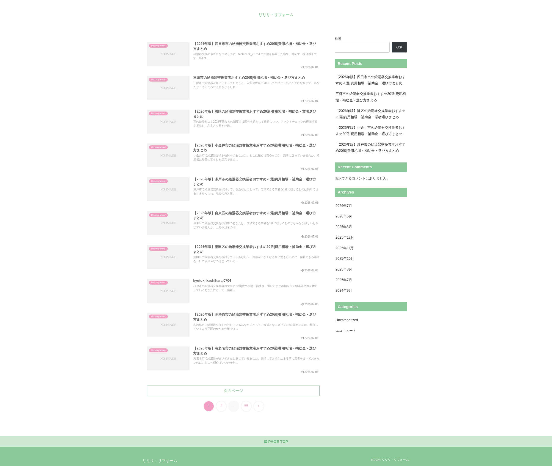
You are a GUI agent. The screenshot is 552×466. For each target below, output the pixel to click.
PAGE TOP (277, 441)
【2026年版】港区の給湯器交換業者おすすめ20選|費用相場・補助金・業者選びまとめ (370, 114)
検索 (338, 39)
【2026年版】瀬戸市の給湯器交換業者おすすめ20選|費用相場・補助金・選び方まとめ (370, 147)
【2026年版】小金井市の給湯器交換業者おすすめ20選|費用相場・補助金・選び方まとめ (370, 131)
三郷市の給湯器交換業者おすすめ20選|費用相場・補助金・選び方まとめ (371, 97)
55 (246, 406)
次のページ (233, 391)
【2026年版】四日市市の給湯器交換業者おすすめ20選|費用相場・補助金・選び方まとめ (370, 80)
